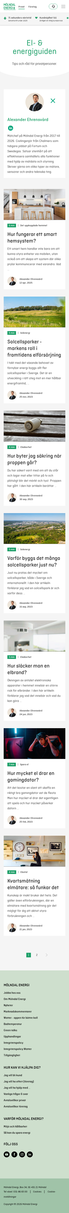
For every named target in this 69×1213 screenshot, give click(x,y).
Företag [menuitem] (32, 6)
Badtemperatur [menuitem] (13, 1024)
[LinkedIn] (10, 128)
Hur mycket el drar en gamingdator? (30, 776)
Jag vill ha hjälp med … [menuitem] (17, 1087)
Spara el (24, 764)
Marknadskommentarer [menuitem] (18, 1011)
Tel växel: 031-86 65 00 (15, 1191)
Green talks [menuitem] (10, 1030)
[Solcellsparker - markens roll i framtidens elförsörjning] (34, 312)
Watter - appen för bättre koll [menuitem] (21, 1017)
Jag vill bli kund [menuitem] (13, 1075)
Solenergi (25, 332)
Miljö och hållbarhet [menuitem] (15, 1126)
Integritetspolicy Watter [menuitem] (18, 1049)
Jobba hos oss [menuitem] (12, 992)
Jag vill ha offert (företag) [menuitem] (19, 1081)
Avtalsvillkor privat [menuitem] (15, 1100)
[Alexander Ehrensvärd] (12, 281)
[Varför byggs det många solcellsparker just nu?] (34, 528)
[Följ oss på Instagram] (22, 1154)
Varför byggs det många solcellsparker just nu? (33, 561)
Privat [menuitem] (21, 6)
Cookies (37, 1191)
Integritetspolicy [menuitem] (13, 1042)
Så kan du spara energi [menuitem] (17, 1132)
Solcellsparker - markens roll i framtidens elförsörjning (34, 348)
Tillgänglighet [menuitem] (12, 1055)
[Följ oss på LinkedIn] (30, 1154)
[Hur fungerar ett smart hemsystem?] (34, 204)
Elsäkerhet (26, 447)
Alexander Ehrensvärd (31, 279)
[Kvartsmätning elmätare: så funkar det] (34, 851)
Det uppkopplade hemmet (33, 225)
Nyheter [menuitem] (8, 1005)
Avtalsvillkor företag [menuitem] (16, 1106)
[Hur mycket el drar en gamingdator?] (34, 743)
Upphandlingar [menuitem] (12, 1036)
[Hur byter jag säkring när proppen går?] (34, 426)
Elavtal (23, 872)
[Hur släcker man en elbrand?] (34, 636)
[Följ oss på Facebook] (14, 1154)
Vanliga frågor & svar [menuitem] (16, 1094)
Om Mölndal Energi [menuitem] (15, 999)
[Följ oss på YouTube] (7, 1154)
